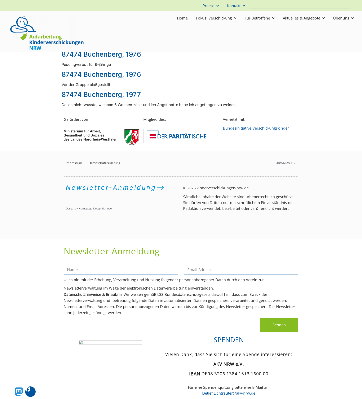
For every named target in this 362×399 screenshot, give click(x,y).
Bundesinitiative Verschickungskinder (256, 128)
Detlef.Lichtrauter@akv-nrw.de (228, 393)
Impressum (74, 163)
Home (182, 18)
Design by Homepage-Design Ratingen (89, 208)
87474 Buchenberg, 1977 (101, 94)
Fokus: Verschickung (214, 18)
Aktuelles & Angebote (301, 18)
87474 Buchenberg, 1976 (101, 54)
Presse (208, 5)
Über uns (341, 18)
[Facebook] (30, 391)
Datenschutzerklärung (104, 163)
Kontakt (233, 5)
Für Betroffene (257, 18)
